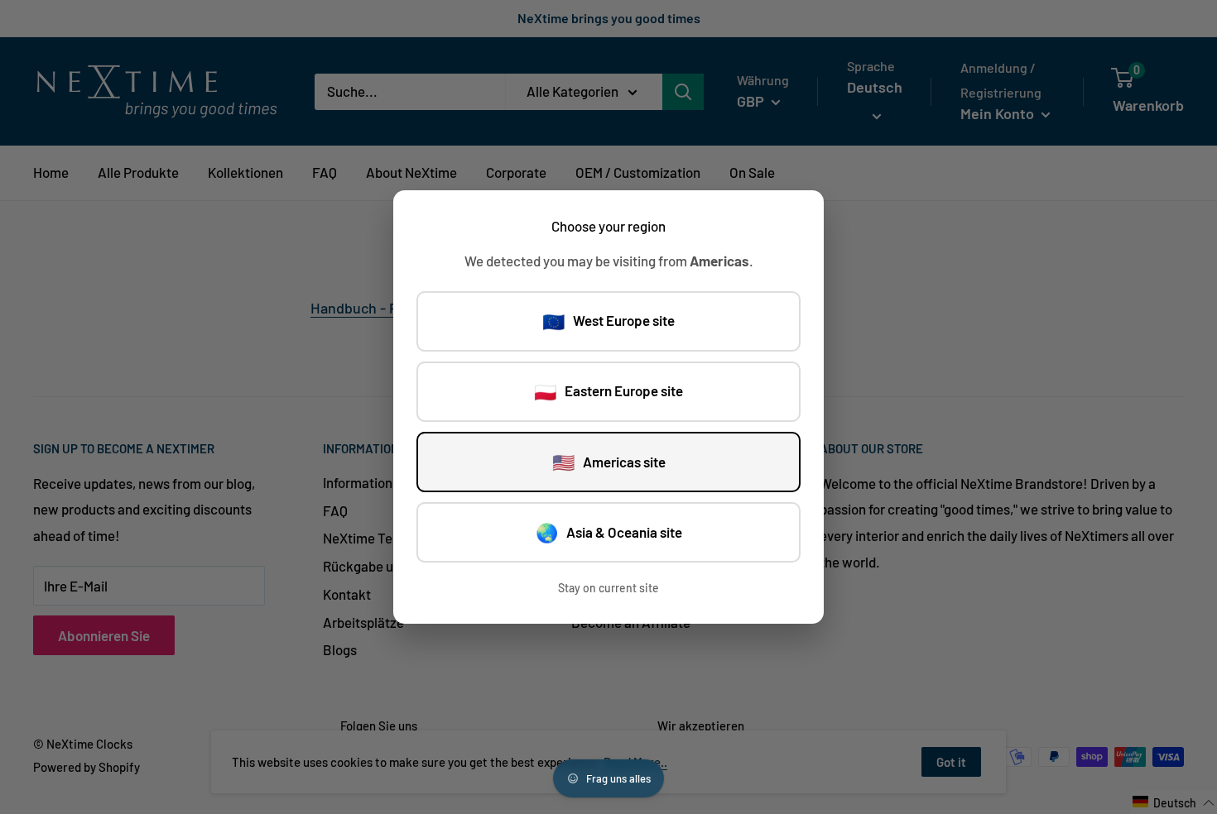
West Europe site (608, 321)
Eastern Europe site (608, 391)
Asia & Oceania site (609, 532)
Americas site (609, 461)
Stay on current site (608, 588)
